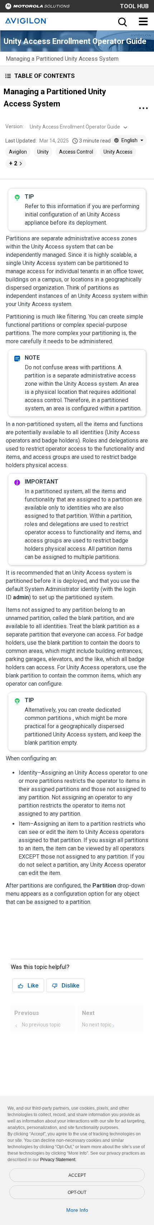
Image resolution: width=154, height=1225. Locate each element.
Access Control (76, 152)
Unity (43, 152)
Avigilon (18, 152)
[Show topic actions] (143, 108)
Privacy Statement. (58, 1159)
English (129, 140)
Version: (14, 126)
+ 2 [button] (13, 163)
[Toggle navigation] (143, 21)
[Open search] (122, 21)
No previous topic (41, 1025)
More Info (77, 1210)
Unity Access (118, 152)
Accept (77, 1175)
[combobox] (78, 126)
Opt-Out (77, 1192)
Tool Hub (134, 6)
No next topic (96, 1025)
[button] (77, 76)
